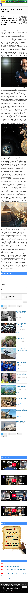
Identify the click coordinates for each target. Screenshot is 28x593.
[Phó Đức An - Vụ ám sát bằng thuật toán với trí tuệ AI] (8, 378)
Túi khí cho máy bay (20, 421)
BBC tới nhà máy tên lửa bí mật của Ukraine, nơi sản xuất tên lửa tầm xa (21, 411)
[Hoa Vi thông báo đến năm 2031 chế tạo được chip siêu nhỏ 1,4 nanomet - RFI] (8, 328)
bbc (4, 563)
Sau (16, 16)
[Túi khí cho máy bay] (8, 426)
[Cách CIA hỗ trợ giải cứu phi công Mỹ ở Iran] (8, 353)
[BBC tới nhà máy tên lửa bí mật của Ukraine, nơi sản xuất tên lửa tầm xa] (8, 414)
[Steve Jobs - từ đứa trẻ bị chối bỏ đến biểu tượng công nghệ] (8, 316)
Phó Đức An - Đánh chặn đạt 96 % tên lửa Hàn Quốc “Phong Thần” (21, 386)
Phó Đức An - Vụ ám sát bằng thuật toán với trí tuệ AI (21, 374)
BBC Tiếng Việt (19, 403)
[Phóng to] (3, 16)
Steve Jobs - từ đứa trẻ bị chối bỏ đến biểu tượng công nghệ (21, 313)
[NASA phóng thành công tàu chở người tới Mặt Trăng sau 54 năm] (8, 366)
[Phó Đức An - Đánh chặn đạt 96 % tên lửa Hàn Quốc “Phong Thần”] (8, 390)
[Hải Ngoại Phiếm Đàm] (14, 1)
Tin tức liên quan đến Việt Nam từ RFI (11, 566)
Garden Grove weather (14, 455)
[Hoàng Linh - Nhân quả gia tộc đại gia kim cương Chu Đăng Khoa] (8, 341)
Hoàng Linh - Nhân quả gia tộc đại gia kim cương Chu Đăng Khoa (21, 338)
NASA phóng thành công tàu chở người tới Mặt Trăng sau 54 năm (21, 362)
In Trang (1, 271)
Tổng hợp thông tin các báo (9, 578)
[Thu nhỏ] (1, 16)
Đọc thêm (17, 318)
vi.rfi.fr (17, 332)
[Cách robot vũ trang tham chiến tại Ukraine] (8, 402)
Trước (13, 16)
